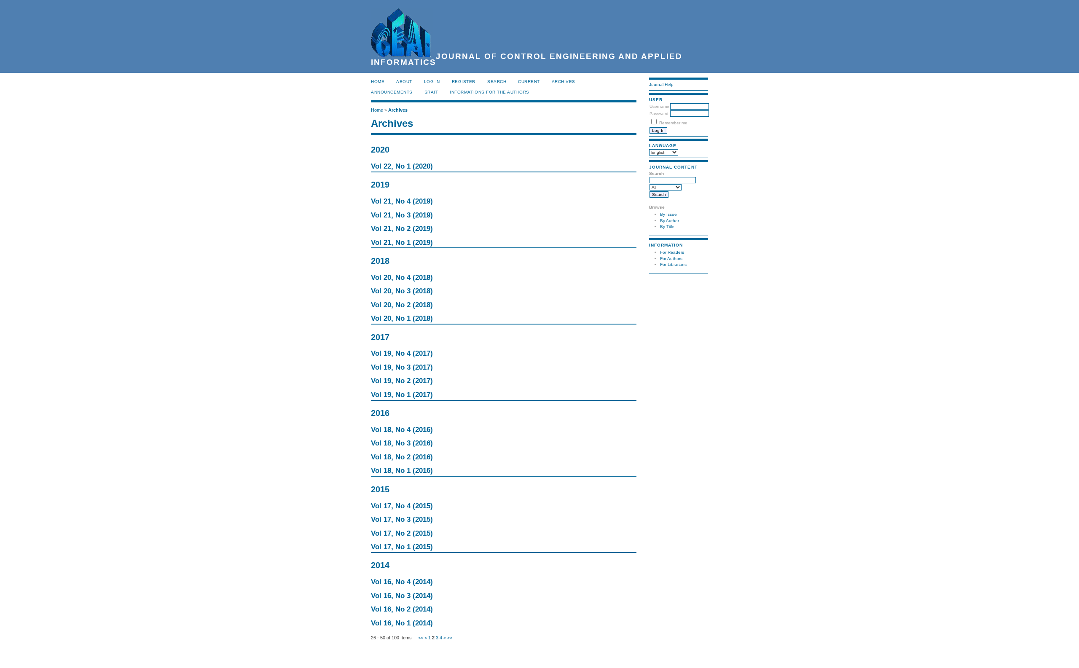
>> (449, 637)
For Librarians (673, 264)
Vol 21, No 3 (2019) (402, 215)
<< (420, 637)
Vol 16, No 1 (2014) (402, 623)
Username (659, 106)
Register (463, 81)
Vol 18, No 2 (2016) (402, 457)
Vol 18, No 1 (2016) (402, 471)
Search (496, 81)
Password (659, 113)
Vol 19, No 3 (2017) (402, 367)
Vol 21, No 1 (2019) (402, 243)
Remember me (673, 123)
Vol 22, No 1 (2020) (402, 166)
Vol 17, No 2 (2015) (402, 533)
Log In (432, 81)
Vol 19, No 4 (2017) (402, 353)
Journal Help (661, 84)
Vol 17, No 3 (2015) (402, 519)
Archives (563, 81)
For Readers (672, 252)
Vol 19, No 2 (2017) (402, 381)
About (404, 81)
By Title (667, 226)
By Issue (668, 214)
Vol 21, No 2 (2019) (402, 229)
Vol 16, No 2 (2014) (402, 609)
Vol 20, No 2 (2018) (402, 305)
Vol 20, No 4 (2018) (402, 278)
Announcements (392, 92)
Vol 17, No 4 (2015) (402, 506)
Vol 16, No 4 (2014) (402, 582)
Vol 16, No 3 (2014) (402, 596)
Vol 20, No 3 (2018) (402, 291)
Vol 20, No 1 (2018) (402, 318)
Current (529, 81)
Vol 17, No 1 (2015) (402, 547)
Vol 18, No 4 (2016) (402, 430)
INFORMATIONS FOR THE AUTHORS (489, 92)
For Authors (671, 258)
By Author (669, 220)
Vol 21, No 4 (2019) (402, 201)
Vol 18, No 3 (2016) (402, 443)
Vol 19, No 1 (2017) (402, 395)
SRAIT (431, 92)
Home (377, 81)
